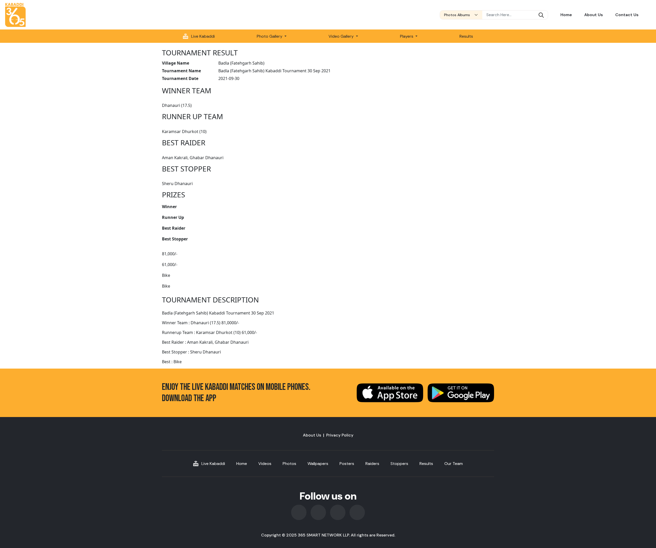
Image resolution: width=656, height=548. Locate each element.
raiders (372, 463)
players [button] (407, 36)
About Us (593, 14)
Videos (264, 463)
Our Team (453, 463)
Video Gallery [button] (342, 36)
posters (347, 463)
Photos (289, 463)
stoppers (399, 463)
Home (566, 14)
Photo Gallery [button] (270, 36)
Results (466, 36)
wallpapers (318, 463)
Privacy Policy (339, 435)
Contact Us (627, 14)
